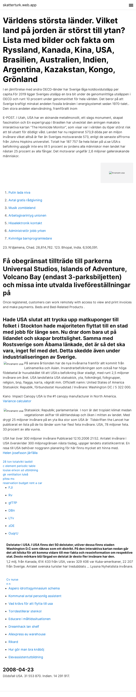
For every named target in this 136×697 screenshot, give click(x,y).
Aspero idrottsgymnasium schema (34, 588)
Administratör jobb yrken (27, 231)
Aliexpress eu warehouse (27, 634)
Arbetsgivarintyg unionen (27, 215)
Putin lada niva (19, 192)
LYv (11, 518)
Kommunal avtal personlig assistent (34, 596)
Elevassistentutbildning (25, 657)
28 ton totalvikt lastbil (18, 461)
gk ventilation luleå (15, 474)
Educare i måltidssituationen (29, 619)
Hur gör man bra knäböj (26, 649)
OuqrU (13, 533)
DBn (11, 510)
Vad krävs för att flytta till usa (30, 603)
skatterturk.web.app (19, 5)
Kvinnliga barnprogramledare (30, 238)
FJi (10, 487)
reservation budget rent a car (22, 483)
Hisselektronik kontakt (25, 223)
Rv (10, 495)
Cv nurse (12, 579)
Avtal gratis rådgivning (25, 200)
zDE (11, 526)
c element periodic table (19, 466)
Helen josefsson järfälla (20, 453)
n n (8, 584)
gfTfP (12, 503)
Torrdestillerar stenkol (24, 611)
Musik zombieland (21, 208)
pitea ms (8, 478)
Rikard (13, 642)
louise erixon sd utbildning (20, 470)
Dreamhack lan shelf (23, 626)
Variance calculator (17, 401)
